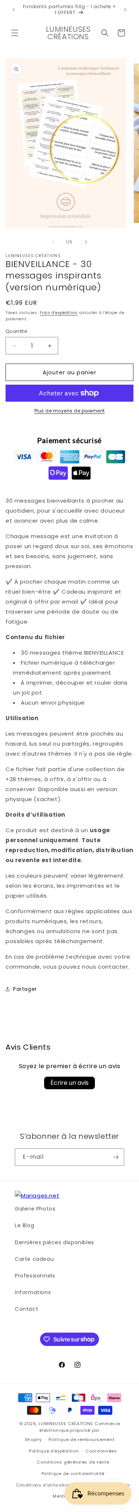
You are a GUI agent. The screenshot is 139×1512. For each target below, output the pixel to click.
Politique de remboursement (81, 1439)
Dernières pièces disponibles (54, 1242)
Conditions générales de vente (73, 1462)
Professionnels (35, 1275)
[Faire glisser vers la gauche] (53, 242)
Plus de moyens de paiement (69, 411)
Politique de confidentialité (73, 1473)
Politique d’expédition (54, 1451)
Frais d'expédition (59, 312)
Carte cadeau (34, 1259)
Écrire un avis (69, 1083)
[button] (15, 33)
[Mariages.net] (37, 1195)
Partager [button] (25, 989)
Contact (26, 1309)
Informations (33, 1292)
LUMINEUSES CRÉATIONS (66, 1424)
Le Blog (24, 1225)
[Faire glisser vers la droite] (86, 242)
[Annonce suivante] (125, 9)
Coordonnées (101, 1451)
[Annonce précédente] (14, 9)
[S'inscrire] (115, 1157)
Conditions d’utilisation (43, 1485)
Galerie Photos (35, 1208)
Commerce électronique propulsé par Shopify (72, 1431)
